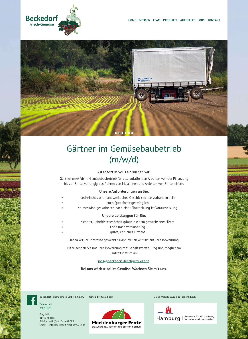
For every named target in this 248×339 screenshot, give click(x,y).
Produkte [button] (170, 20)
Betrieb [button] (144, 20)
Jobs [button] (201, 20)
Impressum (45, 307)
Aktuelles (187, 20)
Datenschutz (46, 304)
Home (132, 20)
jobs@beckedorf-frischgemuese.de (123, 261)
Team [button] (156, 20)
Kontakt (214, 20)
